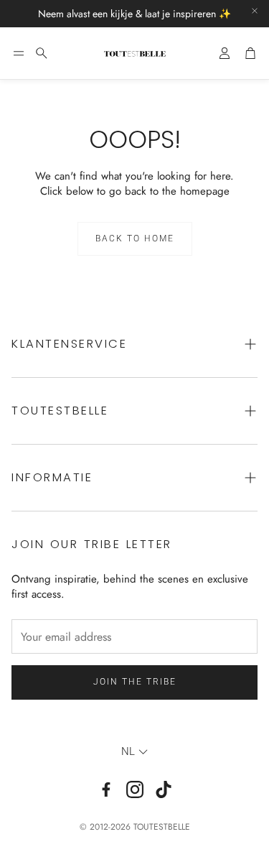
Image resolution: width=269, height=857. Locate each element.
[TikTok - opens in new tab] (163, 789)
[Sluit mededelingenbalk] (254, 11)
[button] (18, 53)
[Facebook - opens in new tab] (106, 789)
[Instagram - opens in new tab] (134, 789)
